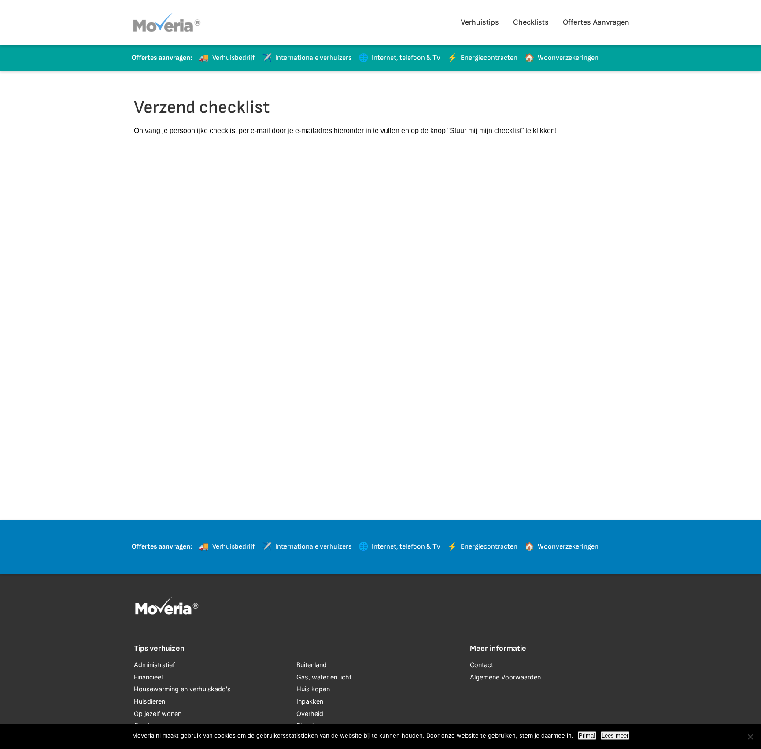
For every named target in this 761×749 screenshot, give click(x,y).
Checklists (531, 22)
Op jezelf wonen (157, 713)
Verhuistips (480, 22)
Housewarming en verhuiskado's (182, 689)
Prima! (587, 735)
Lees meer (615, 735)
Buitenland (311, 664)
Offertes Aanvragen (596, 22)
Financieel (148, 677)
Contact (481, 664)
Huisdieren (149, 701)
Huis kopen (313, 689)
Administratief (154, 664)
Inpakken (309, 701)
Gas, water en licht (323, 677)
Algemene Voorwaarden (505, 677)
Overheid (309, 713)
